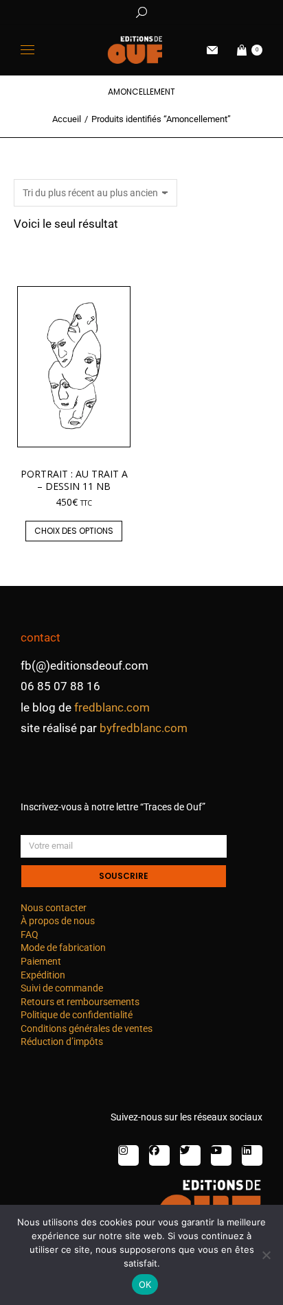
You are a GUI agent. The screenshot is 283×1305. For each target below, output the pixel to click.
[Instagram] (128, 1155)
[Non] (266, 1255)
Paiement (41, 961)
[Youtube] (221, 1155)
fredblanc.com (112, 707)
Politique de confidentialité (77, 1014)
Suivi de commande (62, 988)
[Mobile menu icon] (27, 50)
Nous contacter (54, 907)
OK (145, 1284)
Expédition (43, 974)
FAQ (29, 934)
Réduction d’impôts (62, 1041)
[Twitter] (190, 1155)
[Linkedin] (252, 1155)
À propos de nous (58, 920)
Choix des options (73, 531)
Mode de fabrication (63, 947)
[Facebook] (159, 1155)
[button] (203, 11)
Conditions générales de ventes (86, 1028)
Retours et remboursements (80, 1001)
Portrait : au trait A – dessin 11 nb (74, 480)
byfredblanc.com (144, 728)
